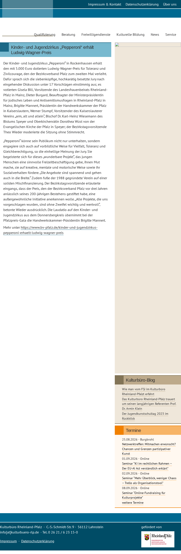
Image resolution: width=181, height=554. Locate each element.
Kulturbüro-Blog (140, 380)
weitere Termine (132, 502)
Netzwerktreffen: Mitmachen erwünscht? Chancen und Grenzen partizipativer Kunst (149, 449)
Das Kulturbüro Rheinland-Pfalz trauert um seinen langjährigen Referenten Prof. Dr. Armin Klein (149, 404)
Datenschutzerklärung (142, 4)
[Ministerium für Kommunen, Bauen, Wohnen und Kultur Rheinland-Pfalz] (157, 546)
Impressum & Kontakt (104, 4)
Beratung (68, 34)
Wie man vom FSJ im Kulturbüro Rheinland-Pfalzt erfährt (143, 391)
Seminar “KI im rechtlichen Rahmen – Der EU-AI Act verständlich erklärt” (147, 465)
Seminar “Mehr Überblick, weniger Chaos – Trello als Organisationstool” (149, 480)
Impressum (8, 541)
